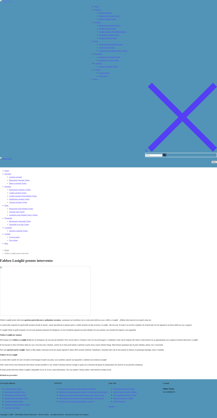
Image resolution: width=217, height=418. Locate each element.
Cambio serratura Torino (13, 389)
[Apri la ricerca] (181, 151)
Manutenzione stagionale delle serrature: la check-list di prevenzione (83, 392)
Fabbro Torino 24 (119, 401)
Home (7, 250)
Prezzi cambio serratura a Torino (124, 395)
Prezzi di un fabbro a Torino (123, 398)
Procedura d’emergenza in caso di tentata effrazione (77, 389)
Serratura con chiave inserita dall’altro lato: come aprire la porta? (82, 395)
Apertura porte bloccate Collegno (125, 392)
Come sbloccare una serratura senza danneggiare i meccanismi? (81, 398)
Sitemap (111, 406)
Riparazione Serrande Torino (15, 392)
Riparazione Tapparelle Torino (15, 395)
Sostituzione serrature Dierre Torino (17, 405)
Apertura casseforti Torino (14, 401)
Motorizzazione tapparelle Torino (16, 398)
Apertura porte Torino (12, 408)
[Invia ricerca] (164, 155)
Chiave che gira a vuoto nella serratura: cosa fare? (76, 401)
